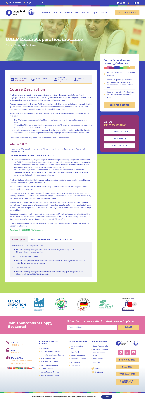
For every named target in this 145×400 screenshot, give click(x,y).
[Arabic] (19, 368)
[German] (16, 368)
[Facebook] (118, 3)
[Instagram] (121, 3)
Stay (93, 13)
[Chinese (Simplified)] (14, 368)
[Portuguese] (27, 368)
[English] (8, 368)
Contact (104, 13)
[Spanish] (11, 368)
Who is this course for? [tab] (40, 239)
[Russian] (30, 368)
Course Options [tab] (18, 239)
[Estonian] (33, 368)
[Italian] (25, 368)
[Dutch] (22, 368)
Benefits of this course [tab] (65, 239)
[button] (128, 2)
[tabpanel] (51, 259)
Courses (56, 13)
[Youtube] (124, 3)
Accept (106, 397)
